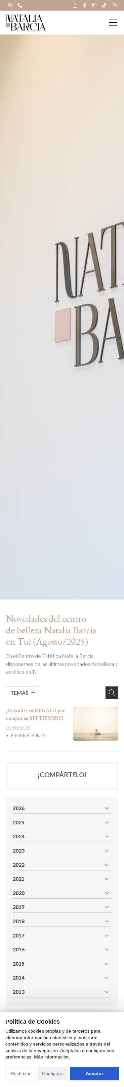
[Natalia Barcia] (26, 23)
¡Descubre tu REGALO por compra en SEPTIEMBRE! (35, 714)
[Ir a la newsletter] (114, 5)
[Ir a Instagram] (95, 5)
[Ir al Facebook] (85, 5)
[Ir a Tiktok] (104, 5)
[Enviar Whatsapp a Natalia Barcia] (10, 5)
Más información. (52, 1056)
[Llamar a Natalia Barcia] (20, 5)
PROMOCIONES (28, 735)
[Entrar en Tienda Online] (75, 5)
